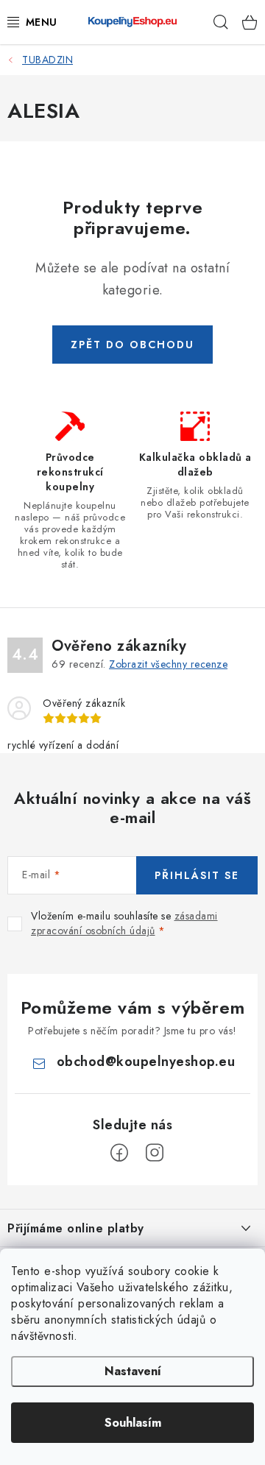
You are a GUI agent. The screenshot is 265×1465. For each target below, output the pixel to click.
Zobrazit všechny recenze (168, 664)
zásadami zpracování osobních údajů (124, 923)
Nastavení (133, 1371)
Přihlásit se (197, 875)
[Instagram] (154, 1153)
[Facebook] (119, 1153)
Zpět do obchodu (132, 344)
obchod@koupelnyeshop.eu (146, 1061)
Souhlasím (133, 1422)
